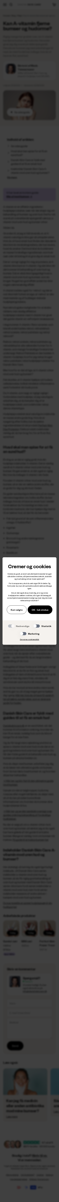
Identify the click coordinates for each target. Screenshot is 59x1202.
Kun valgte (17, 609)
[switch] (36, 626)
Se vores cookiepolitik (29, 639)
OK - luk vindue (40, 609)
